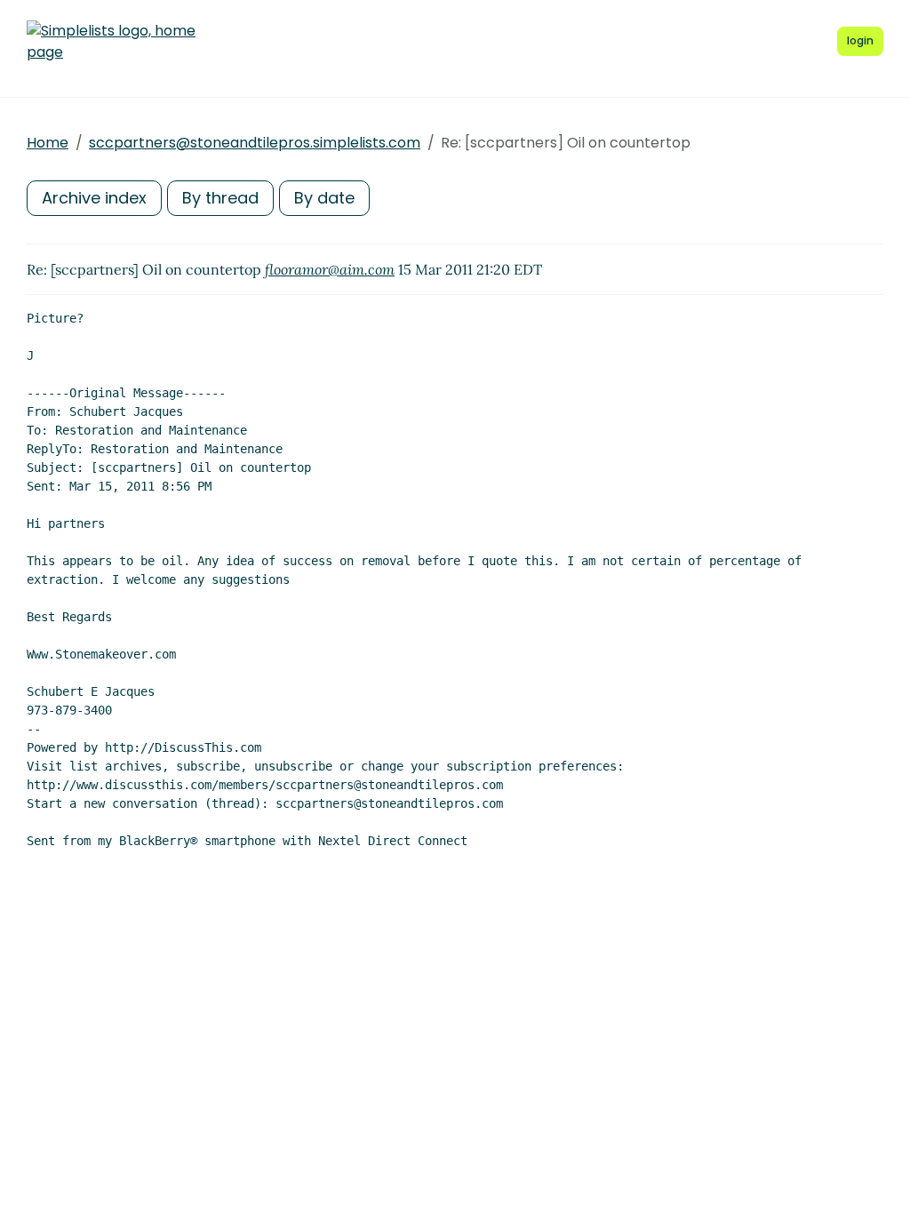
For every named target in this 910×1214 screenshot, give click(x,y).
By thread (220, 198)
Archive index (94, 198)
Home (47, 142)
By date (324, 198)
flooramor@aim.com (330, 269)
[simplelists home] (111, 41)
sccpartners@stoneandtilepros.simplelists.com (254, 142)
